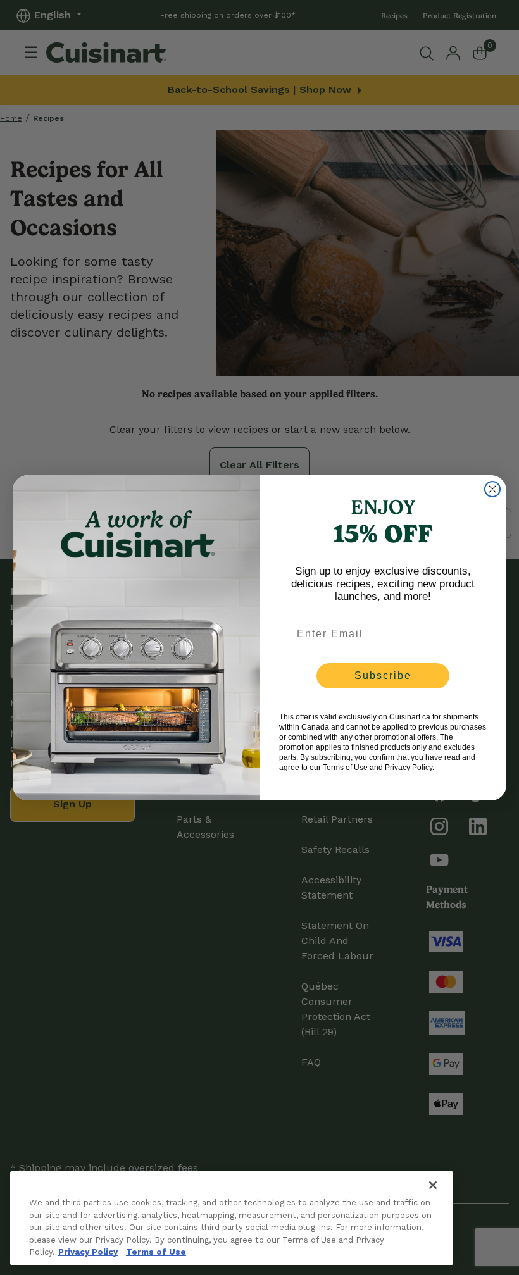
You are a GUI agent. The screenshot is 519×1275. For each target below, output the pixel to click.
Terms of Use (156, 1252)
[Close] (433, 1185)
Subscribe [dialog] (382, 675)
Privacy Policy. (409, 767)
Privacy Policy (88, 1252)
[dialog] (492, 489)
